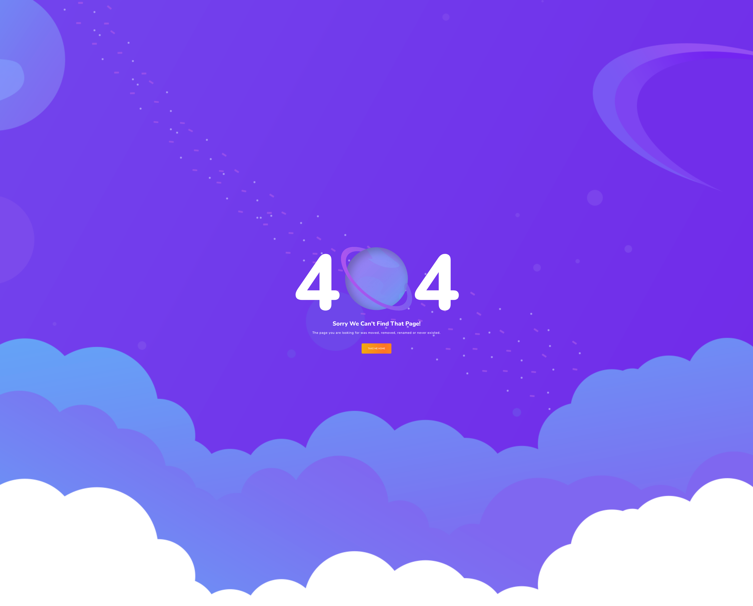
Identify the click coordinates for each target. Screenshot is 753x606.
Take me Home (376, 348)
